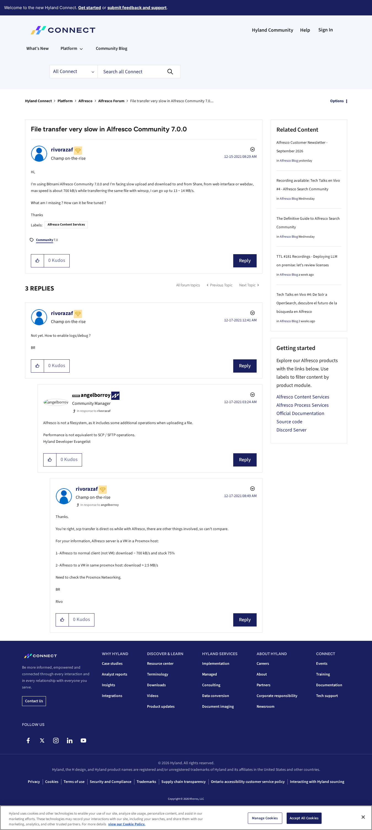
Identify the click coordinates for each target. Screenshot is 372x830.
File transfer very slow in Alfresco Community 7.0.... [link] (171, 101)
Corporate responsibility (277, 696)
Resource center (160, 663)
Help (305, 30)
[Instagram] (56, 740)
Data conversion (215, 696)
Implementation (215, 663)
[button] (37, 260)
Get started (89, 7)
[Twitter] (42, 740)
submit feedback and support (137, 7)
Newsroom (266, 706)
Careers (263, 663)
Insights (108, 685)
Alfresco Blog (289, 160)
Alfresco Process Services (302, 405)
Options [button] (337, 101)
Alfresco (85, 101)
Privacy (34, 782)
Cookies (51, 782)
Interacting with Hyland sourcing (317, 782)
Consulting (211, 685)
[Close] (363, 817)
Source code (289, 421)
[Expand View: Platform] (81, 48)
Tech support (327, 696)
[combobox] (139, 71)
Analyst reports (114, 674)
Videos (152, 696)
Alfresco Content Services (66, 224)
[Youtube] (83, 740)
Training (323, 674)
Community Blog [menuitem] (111, 48)
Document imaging (218, 706)
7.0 (47, 240)
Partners (263, 685)
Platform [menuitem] (69, 48)
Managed (209, 674)
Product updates (161, 706)
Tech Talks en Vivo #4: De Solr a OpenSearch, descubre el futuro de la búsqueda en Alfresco (306, 303)
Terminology (157, 674)
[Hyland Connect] (62, 30)
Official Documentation (300, 413)
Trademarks (146, 782)
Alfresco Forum (111, 101)
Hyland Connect (38, 101)
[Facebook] (28, 740)
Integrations (112, 696)
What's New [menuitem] (37, 48)
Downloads (156, 685)
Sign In (325, 29)
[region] (186, 817)
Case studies (112, 663)
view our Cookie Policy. (126, 824)
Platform (65, 101)
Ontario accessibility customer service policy (248, 782)
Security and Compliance (110, 782)
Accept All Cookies (304, 817)
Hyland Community (272, 30)
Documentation (329, 685)
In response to (93, 411)
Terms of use (74, 782)
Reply (245, 260)
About (262, 674)
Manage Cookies (265, 817)
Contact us (34, 701)
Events (321, 663)
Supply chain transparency (183, 782)
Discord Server (291, 430)
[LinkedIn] (69, 740)
